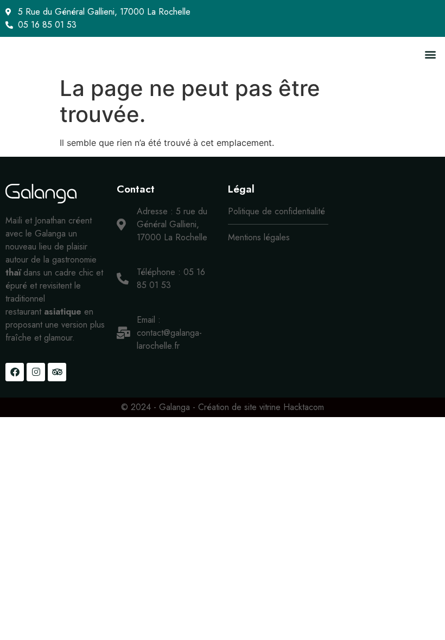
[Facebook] (14, 372)
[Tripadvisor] (57, 372)
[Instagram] (36, 372)
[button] (431, 54)
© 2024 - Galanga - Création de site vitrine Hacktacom (222, 407)
